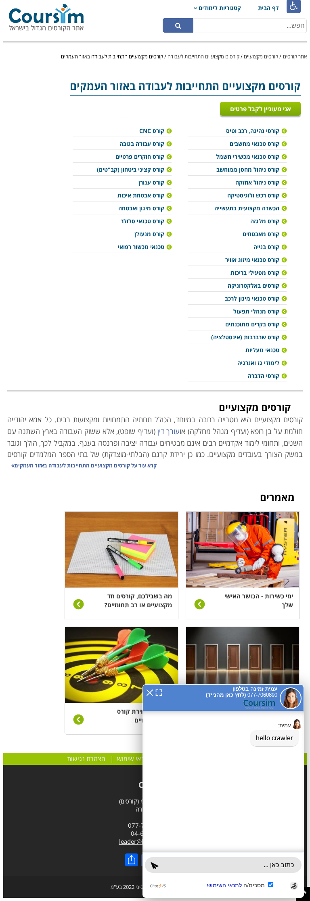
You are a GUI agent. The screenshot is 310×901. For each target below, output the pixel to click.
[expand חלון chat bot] (159, 691)
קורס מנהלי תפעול (256, 311)
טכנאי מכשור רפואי (141, 247)
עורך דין (168, 431)
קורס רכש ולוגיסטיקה (253, 195)
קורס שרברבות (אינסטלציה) (245, 337)
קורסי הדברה (263, 376)
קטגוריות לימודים (220, 8)
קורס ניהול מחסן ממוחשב (247, 169)
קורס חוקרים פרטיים (139, 156)
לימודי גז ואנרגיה (258, 363)
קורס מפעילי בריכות (254, 272)
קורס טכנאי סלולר (142, 221)
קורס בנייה (266, 247)
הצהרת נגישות (86, 758)
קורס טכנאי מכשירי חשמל (247, 156)
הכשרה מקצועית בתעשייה (246, 208)
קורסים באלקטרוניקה (253, 285)
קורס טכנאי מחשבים (254, 143)
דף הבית (268, 8)
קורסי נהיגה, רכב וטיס (252, 131)
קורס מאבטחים (261, 234)
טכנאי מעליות (262, 350)
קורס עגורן (151, 182)
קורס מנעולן (149, 234)
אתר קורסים (295, 56)
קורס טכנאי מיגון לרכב (252, 298)
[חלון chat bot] (223, 791)
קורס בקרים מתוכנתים (252, 324)
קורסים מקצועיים (261, 56)
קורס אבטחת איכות (140, 195)
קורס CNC (151, 131)
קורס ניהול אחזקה (257, 182)
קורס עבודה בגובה (141, 143)
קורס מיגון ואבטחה (141, 208)
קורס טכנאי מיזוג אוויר (252, 260)
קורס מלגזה (264, 221)
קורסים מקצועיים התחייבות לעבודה (203, 56)
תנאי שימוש (132, 758)
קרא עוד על (86, 465)
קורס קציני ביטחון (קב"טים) (130, 169)
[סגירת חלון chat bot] (150, 691)
